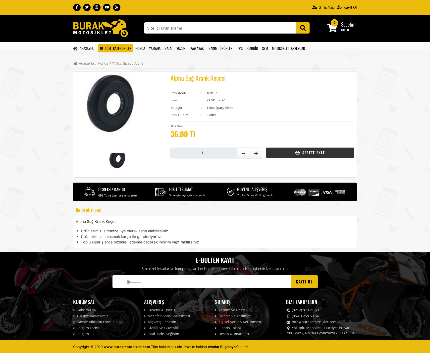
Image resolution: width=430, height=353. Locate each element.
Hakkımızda (86, 310)
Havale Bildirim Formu (95, 321)
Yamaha (155, 48)
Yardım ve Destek (232, 310)
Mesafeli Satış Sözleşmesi (168, 316)
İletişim (82, 333)
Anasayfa (86, 48)
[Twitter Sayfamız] (87, 7)
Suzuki (181, 48)
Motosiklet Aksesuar (288, 48)
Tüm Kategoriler (117, 48)
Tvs (240, 48)
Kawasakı (197, 48)
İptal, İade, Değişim (163, 333)
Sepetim (348, 24)
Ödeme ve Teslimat (234, 316)
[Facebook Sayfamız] (77, 7)
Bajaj (168, 48)
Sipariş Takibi (229, 327)
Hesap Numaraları (233, 333)
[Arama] (303, 28)
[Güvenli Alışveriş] (249, 191)
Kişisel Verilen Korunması (239, 321)
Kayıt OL (304, 281)
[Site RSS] (116, 7)
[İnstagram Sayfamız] (97, 7)
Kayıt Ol (349, 7)
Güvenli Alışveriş (161, 310)
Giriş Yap (326, 7)
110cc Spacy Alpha (127, 63)
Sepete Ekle (313, 152)
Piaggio (252, 48)
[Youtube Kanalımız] (106, 7)
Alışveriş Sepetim (161, 321)
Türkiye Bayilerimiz (92, 316)
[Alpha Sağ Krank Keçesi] (100, 27)
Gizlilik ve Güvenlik (163, 327)
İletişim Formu (88, 327)
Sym (265, 48)
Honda (140, 48)
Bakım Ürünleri (221, 48)
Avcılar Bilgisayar (222, 347)
